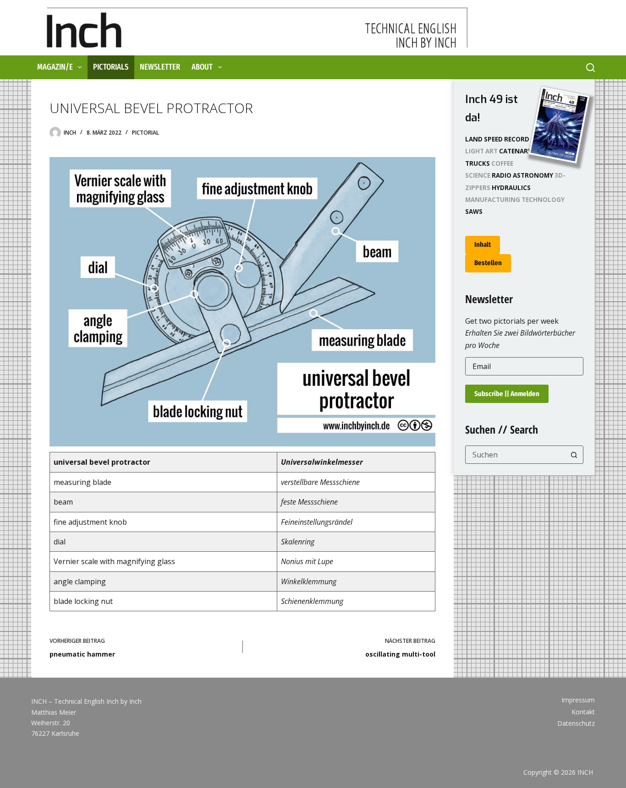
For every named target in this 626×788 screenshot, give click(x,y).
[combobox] (515, 455)
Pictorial (145, 132)
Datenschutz (576, 723)
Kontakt (583, 712)
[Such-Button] (574, 454)
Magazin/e (55, 67)
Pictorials (110, 67)
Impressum (578, 700)
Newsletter (160, 67)
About (202, 67)
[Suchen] (590, 67)
